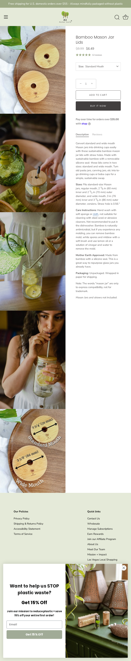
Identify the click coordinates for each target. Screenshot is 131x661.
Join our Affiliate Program (101, 539)
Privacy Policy (22, 518)
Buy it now (98, 106)
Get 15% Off (34, 634)
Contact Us (93, 518)
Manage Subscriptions (100, 529)
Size (80, 66)
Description (82, 134)
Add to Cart (98, 95)
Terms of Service (23, 534)
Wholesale (93, 523)
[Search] (117, 17)
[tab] (84, 134)
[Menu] (6, 17)
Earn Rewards (95, 534)
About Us (92, 544)
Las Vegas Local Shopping (102, 559)
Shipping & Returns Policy (28, 523)
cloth (95, 214)
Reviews (97, 134)
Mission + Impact (97, 554)
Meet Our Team (96, 549)
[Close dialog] (124, 568)
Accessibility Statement (27, 529)
